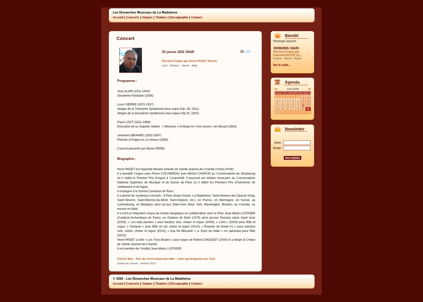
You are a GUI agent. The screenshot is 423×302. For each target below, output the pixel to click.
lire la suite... (282, 65)
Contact (196, 17)
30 (308, 109)
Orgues (147, 17)
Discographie (179, 17)
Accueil (118, 17)
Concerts (132, 17)
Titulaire (161, 17)
